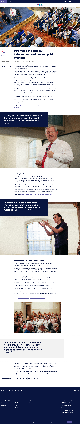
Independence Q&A (14, 5)
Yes (3, 55)
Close (70, 422)
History (16, 402)
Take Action (30, 400)
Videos (23, 5)
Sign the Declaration (71, 1)
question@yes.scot (69, 412)
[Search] (78, 1)
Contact (16, 407)
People (61, 5)
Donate (10, 1)
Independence (17, 400)
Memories (16, 404)
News (2, 402)
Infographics (29, 5)
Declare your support (52, 5)
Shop (15, 405)
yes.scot (16, 374)
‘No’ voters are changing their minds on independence (31, 298)
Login (65, 1)
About (66, 5)
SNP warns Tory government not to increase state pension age (36, 194)
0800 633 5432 (69, 410)
